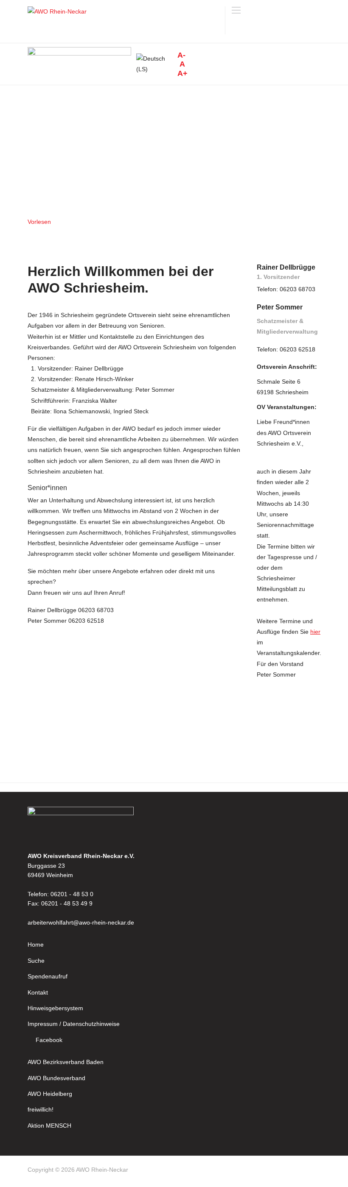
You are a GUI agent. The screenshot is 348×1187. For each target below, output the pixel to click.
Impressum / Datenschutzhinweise (74, 1023)
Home (36, 944)
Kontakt (38, 992)
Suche (36, 960)
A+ (182, 73)
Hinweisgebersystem (55, 1008)
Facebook (49, 1040)
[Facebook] (317, 1171)
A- (181, 55)
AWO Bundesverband (56, 1078)
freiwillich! (40, 1109)
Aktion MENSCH (49, 1125)
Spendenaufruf (47, 976)
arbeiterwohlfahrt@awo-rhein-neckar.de (81, 922)
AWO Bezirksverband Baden (66, 1062)
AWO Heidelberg (50, 1093)
